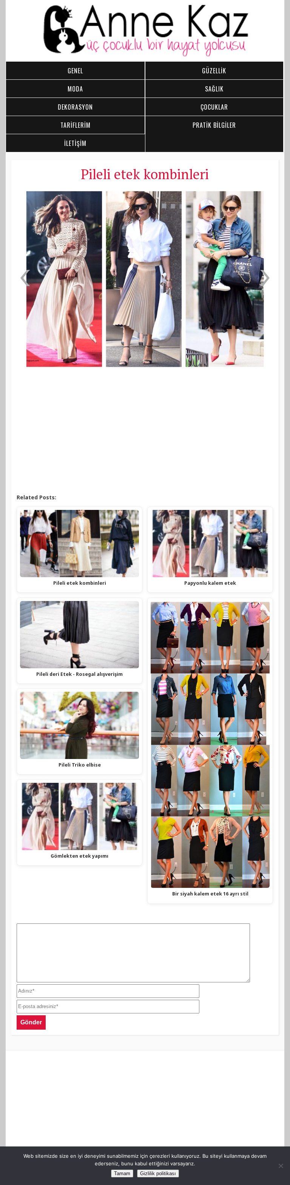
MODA (75, 88)
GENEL (75, 70)
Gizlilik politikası (158, 1173)
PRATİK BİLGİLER (214, 125)
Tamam (122, 1173)
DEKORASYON (75, 107)
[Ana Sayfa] (145, 55)
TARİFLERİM (75, 125)
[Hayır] (280, 1166)
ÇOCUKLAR (214, 107)
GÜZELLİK (214, 70)
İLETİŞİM (75, 143)
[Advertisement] (145, 433)
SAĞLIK (214, 88)
